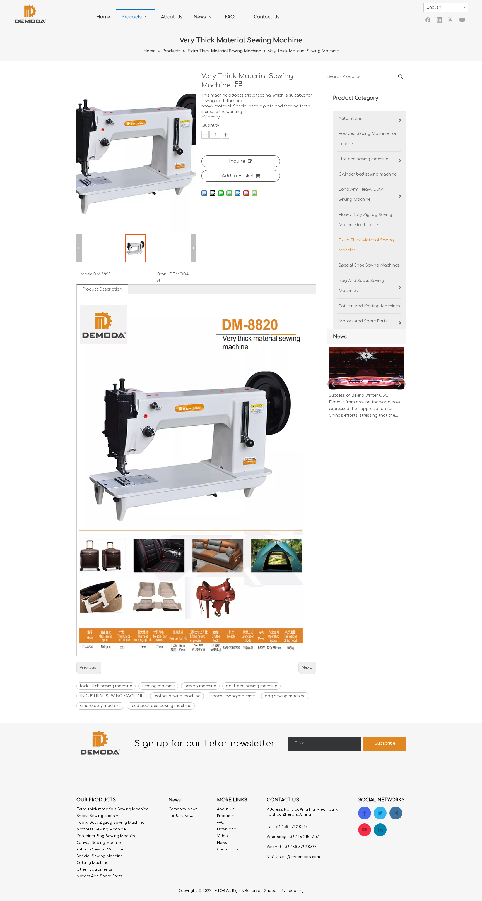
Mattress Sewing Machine (101, 829)
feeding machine (158, 686)
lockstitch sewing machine (106, 686)
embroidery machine (100, 706)
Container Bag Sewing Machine (106, 836)
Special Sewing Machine (99, 856)
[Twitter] (450, 19)
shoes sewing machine (232, 696)
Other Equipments (94, 869)
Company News (182, 809)
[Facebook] (427, 19)
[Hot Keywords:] (401, 77)
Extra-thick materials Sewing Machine (112, 809)
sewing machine (200, 686)
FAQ (221, 823)
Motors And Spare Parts (99, 876)
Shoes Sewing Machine (98, 816)
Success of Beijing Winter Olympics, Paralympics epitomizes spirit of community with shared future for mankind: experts (360, 395)
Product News (181, 816)
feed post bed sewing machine (161, 706)
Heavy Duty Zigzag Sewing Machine (110, 823)
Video (222, 836)
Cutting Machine (92, 863)
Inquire (237, 161)
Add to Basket (238, 175)
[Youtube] (462, 19)
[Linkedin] (439, 19)
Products (225, 816)
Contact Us (227, 849)
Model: (86, 277)
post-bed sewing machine (251, 686)
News (222, 843)
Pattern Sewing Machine (99, 849)
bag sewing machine (285, 696)
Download (226, 829)
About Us (226, 809)
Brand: (162, 277)
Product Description (102, 289)
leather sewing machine (177, 696)
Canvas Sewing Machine (99, 843)
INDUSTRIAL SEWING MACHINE (112, 696)
